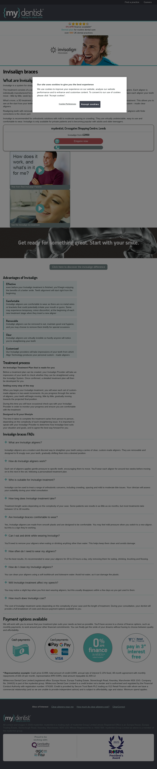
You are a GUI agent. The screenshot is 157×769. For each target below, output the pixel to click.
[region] (80, 94)
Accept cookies (90, 104)
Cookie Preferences (67, 104)
